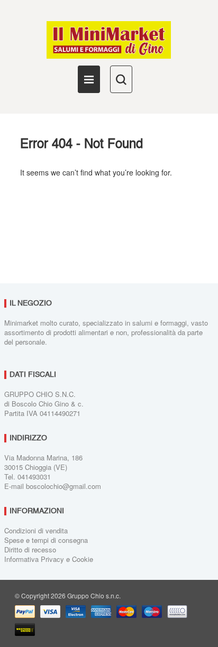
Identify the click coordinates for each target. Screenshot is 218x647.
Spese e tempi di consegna (46, 540)
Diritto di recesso (30, 549)
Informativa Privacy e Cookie (48, 559)
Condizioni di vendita (36, 530)
